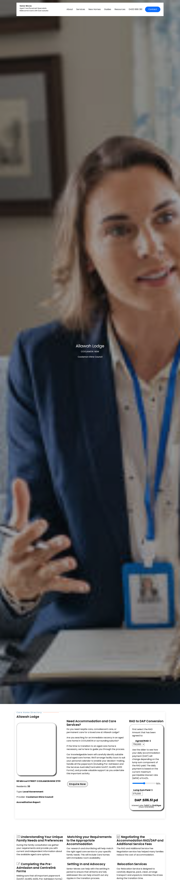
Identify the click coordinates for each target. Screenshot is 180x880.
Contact (152, 9)
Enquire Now (77, 784)
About (70, 9)
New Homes (94, 9)
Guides (107, 9)
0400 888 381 (135, 9)
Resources (120, 9)
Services (80, 9)
